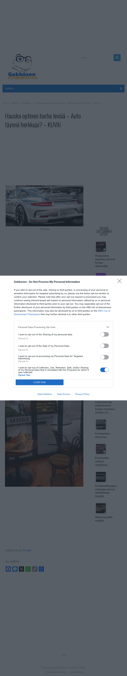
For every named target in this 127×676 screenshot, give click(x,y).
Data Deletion (45, 394)
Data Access (63, 394)
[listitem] (63, 327)
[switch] (104, 334)
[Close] (120, 282)
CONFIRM (40, 382)
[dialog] (63, 338)
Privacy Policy (82, 394)
